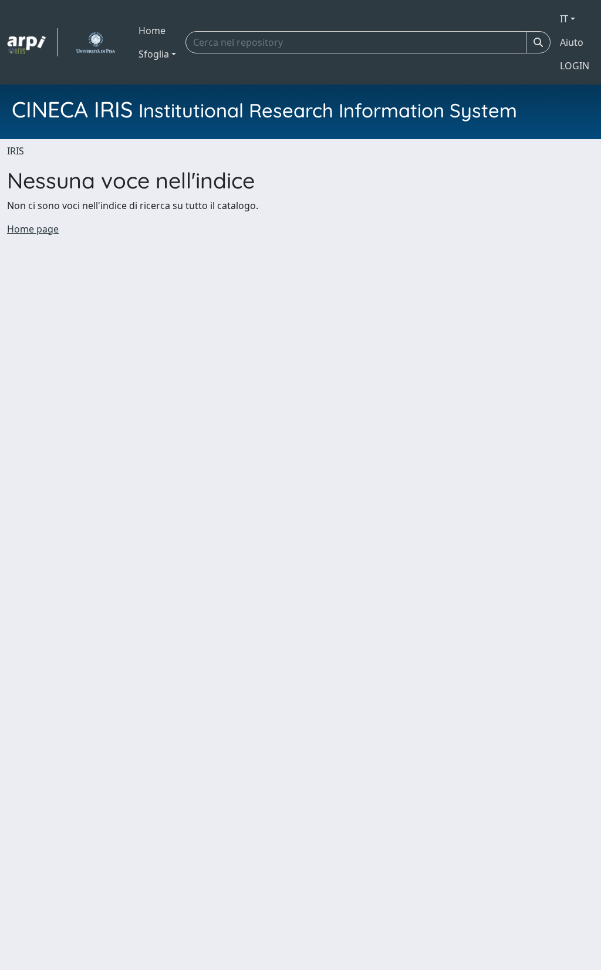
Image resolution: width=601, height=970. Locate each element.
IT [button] (564, 18)
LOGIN (574, 65)
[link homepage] (32, 42)
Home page (33, 229)
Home (152, 30)
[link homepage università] (95, 42)
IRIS (15, 150)
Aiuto (571, 42)
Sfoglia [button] (154, 54)
